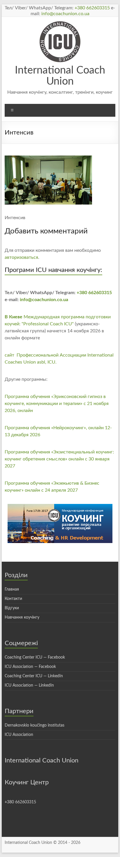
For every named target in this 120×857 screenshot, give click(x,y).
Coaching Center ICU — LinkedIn (34, 676)
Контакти (13, 599)
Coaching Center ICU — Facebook (35, 657)
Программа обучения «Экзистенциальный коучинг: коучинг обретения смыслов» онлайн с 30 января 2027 (59, 459)
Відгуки (12, 608)
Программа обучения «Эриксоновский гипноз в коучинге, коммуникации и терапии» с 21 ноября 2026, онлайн (57, 403)
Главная (12, 589)
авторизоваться (21, 257)
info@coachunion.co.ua (65, 13)
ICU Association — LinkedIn (29, 685)
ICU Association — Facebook (30, 667)
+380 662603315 (92, 8)
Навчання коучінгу (22, 617)
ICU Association (19, 735)
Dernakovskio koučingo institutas (34, 725)
